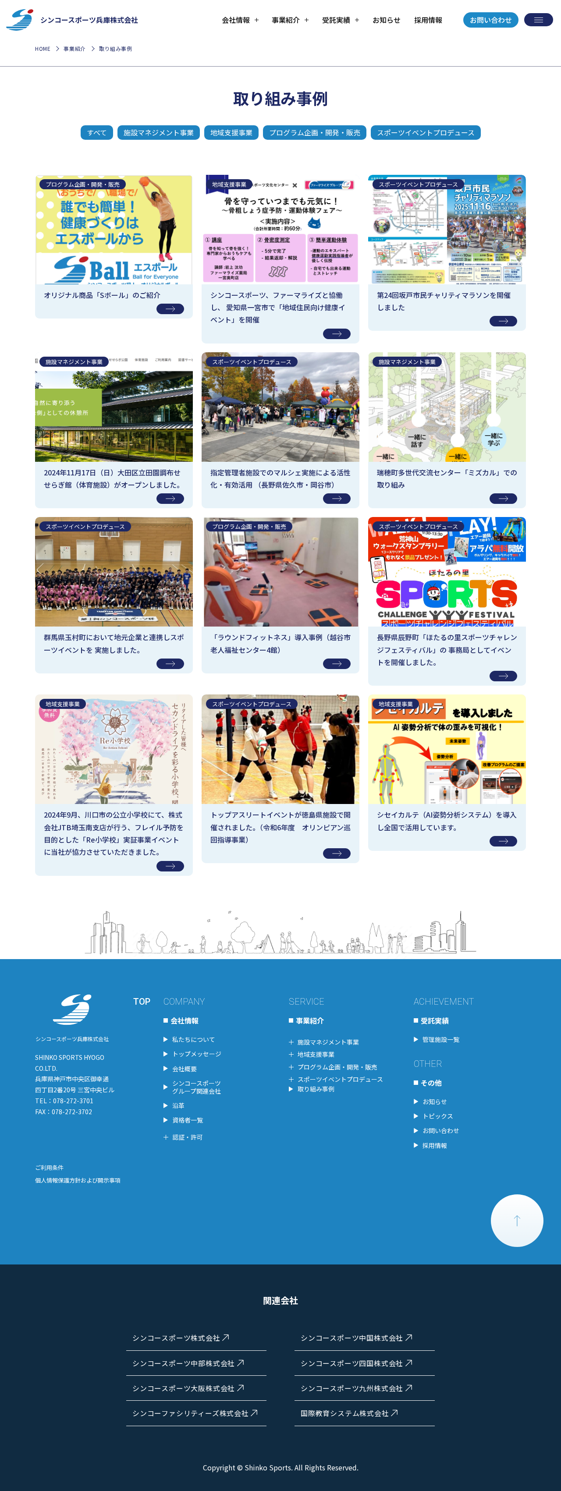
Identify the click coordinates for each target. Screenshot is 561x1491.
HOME (42, 48)
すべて (97, 132)
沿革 (178, 1105)
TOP (141, 1001)
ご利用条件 (49, 1167)
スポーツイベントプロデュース (426, 132)
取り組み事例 (316, 1089)
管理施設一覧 (441, 1039)
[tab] (240, 20)
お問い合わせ (491, 19)
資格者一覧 (187, 1120)
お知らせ (387, 19)
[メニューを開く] (538, 19)
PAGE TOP (517, 1220)
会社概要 (184, 1069)
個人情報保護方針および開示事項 (78, 1180)
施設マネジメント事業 (159, 132)
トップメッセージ (196, 1054)
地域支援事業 (231, 132)
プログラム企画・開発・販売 (314, 132)
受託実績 (435, 1020)
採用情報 (428, 19)
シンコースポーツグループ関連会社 (196, 1087)
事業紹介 (74, 48)
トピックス (438, 1116)
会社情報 (184, 1020)
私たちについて (193, 1039)
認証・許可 (187, 1137)
